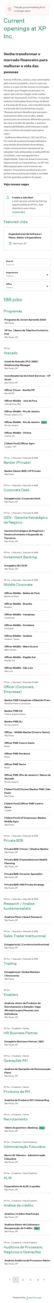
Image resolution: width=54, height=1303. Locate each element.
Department (12, 272)
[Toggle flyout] (47, 275)
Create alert (18, 211)
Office (9, 284)
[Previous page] (9, 1280)
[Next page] (44, 1280)
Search (9, 261)
